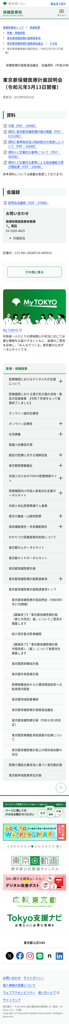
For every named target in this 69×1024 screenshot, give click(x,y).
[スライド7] (32, 846)
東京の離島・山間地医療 (25, 516)
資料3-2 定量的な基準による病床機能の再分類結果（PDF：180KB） (36, 164)
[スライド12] (50, 846)
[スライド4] (22, 846)
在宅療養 (15, 434)
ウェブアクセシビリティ (19, 992)
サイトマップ (12, 1000)
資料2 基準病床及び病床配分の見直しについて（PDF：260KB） (36, 144)
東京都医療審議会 (20, 465)
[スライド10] (43, 846)
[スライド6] (29, 846)
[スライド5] (25, 846)
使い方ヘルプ (47, 992)
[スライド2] (15, 846)
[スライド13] (53, 846)
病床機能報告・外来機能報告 (28, 526)
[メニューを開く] (61, 13)
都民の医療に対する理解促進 (28, 455)
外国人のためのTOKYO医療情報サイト (33, 478)
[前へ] (8, 846)
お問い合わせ (12, 978)
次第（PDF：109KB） (22, 125)
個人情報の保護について (19, 985)
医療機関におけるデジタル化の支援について (32, 381)
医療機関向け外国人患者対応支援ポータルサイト (32, 493)
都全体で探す (58, 3)
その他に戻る (34, 272)
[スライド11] (46, 846)
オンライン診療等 (20, 423)
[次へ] (61, 846)
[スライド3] (18, 846)
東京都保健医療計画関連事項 (28, 579)
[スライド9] (39, 846)
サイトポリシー (34, 978)
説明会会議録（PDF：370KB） (28, 202)
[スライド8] (36, 846)
